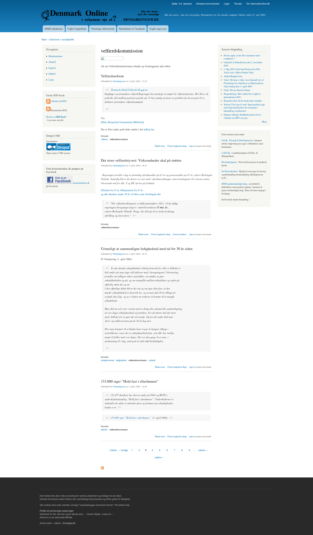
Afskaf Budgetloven (233, 76)
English (52, 67)
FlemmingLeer (119, 81)
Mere (264, 121)
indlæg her (148, 129)
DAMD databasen (54, 28)
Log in (192, 145)
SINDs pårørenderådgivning (234, 183)
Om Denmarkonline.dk (258, 3)
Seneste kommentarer (207, 3)
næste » (202, 450)
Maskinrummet (56, 56)
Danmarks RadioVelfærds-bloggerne (129, 89)
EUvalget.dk (69, 523)
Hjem (44, 39)
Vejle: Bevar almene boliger (237, 90)
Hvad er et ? (56, 116)
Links (51, 79)
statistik (152, 360)
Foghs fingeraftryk (76, 28)
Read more (160, 145)
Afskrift (52, 62)
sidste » (159, 457)
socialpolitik (68, 39)
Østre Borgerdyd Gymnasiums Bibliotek (122, 122)
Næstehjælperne (229, 162)
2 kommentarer (179, 234)
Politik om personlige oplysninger (57, 510)
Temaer (238, 3)
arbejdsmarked (107, 360)
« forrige (123, 450)
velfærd (104, 139)
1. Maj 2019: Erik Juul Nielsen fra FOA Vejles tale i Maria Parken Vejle (242, 71)
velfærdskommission (119, 139)
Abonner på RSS (58, 101)
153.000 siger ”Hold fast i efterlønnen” (129, 381)
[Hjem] (101, 16)
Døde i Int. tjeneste (182, 3)
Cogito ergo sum (158, 28)
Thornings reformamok (102, 28)
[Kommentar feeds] (48, 110)
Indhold (52, 73)
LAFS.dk (226, 152)
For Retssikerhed (229, 171)
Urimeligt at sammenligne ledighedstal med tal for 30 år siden (147, 248)
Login (226, 3)
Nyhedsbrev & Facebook (132, 28)
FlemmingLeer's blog (176, 145)
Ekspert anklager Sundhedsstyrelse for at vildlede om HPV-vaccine (242, 116)
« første (113, 450)
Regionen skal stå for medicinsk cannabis (243, 100)
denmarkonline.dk (80, 182)
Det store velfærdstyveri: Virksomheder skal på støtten (141, 160)
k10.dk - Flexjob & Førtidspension (237, 140)
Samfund (54, 39)
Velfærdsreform (112, 75)
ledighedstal (121, 360)
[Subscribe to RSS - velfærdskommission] (102, 467)
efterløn (104, 429)
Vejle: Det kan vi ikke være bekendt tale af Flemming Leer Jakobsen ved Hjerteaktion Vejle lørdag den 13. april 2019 (244, 83)
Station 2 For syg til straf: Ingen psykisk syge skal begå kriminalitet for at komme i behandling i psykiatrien (244, 108)
